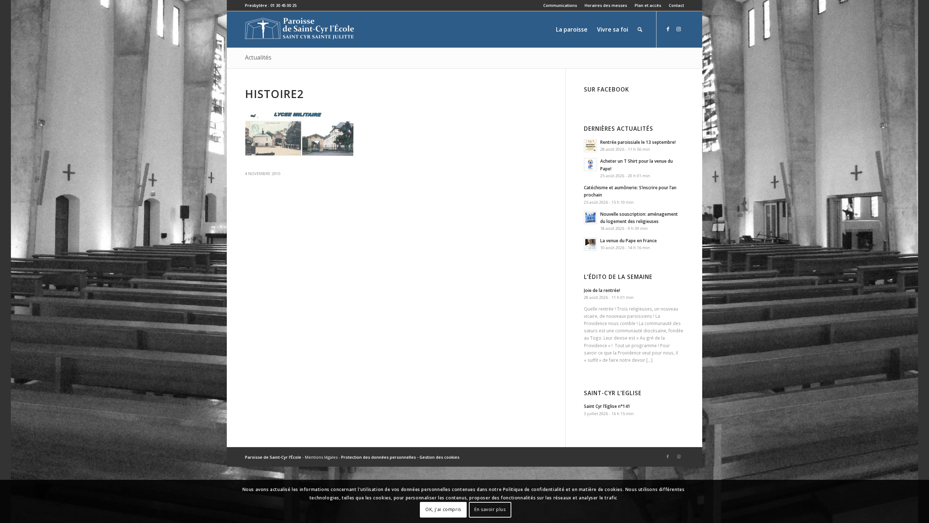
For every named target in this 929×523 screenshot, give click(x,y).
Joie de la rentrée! (602, 290)
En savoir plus (490, 509)
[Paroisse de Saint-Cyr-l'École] (299, 29)
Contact (676, 5)
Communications (560, 5)
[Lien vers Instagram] (678, 29)
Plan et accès (648, 5)
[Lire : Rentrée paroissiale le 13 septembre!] (590, 145)
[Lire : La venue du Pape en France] (590, 244)
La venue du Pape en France (628, 240)
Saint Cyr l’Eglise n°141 (607, 406)
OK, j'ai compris (443, 509)
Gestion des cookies (439, 457)
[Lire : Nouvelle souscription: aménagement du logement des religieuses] (590, 217)
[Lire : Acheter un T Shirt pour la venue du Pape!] (590, 164)
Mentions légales (321, 457)
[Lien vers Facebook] (667, 29)
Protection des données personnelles (378, 457)
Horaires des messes (606, 5)
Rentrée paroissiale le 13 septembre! (638, 142)
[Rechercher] (640, 29)
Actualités (258, 57)
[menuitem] (560, 5)
